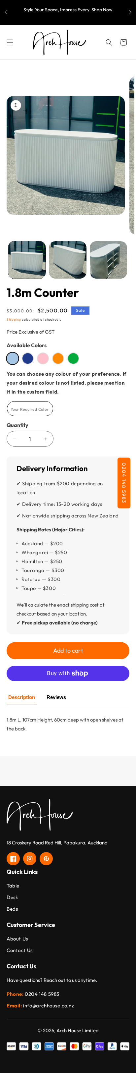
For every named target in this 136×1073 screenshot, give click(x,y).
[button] (130, 12)
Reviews (56, 697)
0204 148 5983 (124, 482)
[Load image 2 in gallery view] (67, 260)
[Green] (73, 358)
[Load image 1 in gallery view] (27, 260)
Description (21, 697)
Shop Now (102, 10)
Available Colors (27, 345)
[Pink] (43, 358)
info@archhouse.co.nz (48, 1005)
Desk (12, 897)
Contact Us (20, 950)
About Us (17, 939)
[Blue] (28, 358)
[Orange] (58, 358)
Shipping (14, 319)
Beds (12, 909)
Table (13, 886)
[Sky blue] (12, 358)
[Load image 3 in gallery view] (108, 260)
